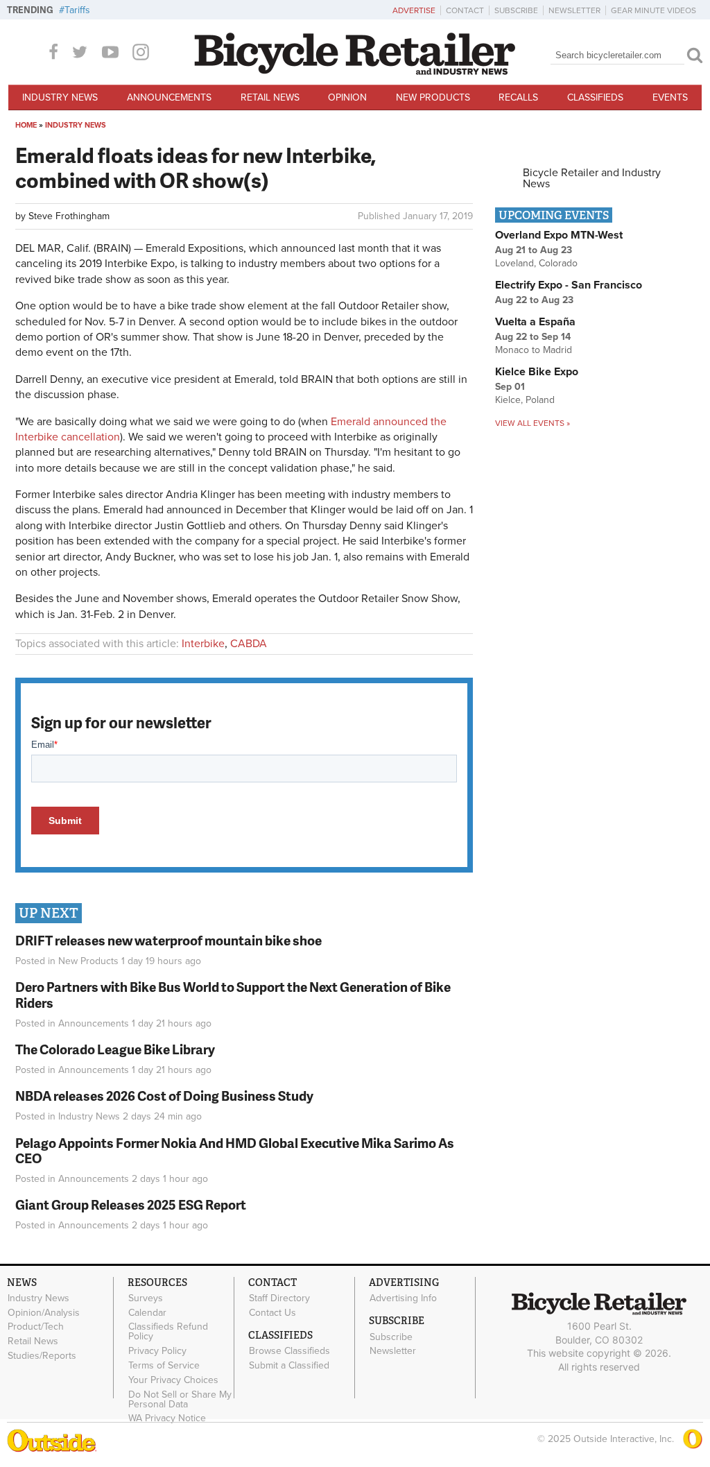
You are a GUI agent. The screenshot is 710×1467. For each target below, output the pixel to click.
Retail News (270, 97)
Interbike (203, 644)
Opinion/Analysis (44, 1312)
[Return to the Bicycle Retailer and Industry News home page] (355, 71)
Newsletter (574, 10)
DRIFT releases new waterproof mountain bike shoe (168, 940)
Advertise (413, 10)
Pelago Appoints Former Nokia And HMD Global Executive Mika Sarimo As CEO (234, 1150)
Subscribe (516, 10)
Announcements (169, 97)
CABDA (248, 644)
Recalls (518, 97)
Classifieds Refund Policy (168, 1331)
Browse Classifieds (289, 1351)
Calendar (147, 1312)
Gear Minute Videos (653, 10)
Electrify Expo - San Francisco (568, 285)
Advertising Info (403, 1298)
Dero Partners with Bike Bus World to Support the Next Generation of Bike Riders (233, 994)
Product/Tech (36, 1326)
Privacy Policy (157, 1351)
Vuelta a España (535, 322)
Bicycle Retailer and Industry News (592, 178)
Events (670, 97)
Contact (465, 10)
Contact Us (272, 1312)
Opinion (347, 97)
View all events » (532, 423)
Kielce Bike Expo (536, 372)
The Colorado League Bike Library (115, 1049)
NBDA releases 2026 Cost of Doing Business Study (164, 1095)
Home (26, 125)
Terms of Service (164, 1365)
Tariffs (77, 10)
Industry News (60, 97)
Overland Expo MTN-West (559, 235)
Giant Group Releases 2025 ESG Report (130, 1204)
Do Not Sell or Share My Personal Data (180, 1399)
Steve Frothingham (69, 216)
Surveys (145, 1298)
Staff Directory (279, 1298)
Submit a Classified (289, 1365)
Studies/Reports (42, 1356)
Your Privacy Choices (173, 1379)
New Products (433, 97)
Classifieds (595, 97)
